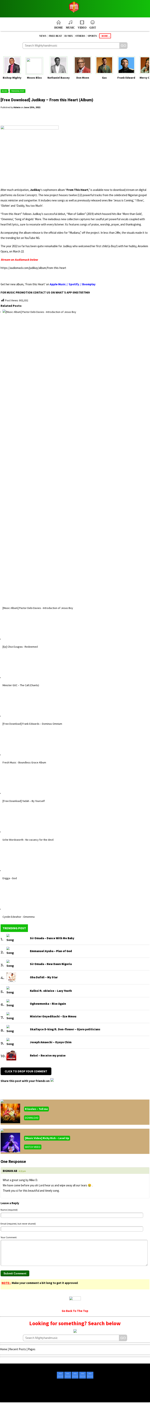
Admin (17, 107)
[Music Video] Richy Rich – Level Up (47, 1400)
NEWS (42, 36)
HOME (58, 27)
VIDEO (82, 27)
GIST (92, 27)
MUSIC (70, 27)
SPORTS (92, 36)
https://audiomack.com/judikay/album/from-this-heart (33, 268)
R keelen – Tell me (36, 1371)
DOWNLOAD (31, 1380)
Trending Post (17, 91)
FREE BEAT (55, 36)
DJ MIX (68, 36)
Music (4, 91)
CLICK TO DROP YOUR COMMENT (26, 1333)
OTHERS (80, 36)
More (105, 35)
